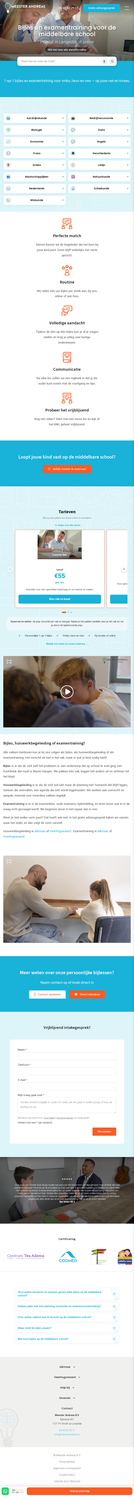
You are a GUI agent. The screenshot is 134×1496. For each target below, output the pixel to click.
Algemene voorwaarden (67, 1468)
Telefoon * (24, 1064)
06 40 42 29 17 (67, 1430)
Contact (67, 1408)
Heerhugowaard (60, 831)
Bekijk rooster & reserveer (69, 469)
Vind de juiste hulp (80, 1491)
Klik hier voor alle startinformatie (67, 49)
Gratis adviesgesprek (101, 8)
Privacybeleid (49, 1118)
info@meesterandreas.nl (67, 1434)
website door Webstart (67, 1481)
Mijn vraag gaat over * (31, 1095)
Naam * (22, 1049)
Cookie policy (67, 1474)
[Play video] (67, 691)
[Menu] (127, 8)
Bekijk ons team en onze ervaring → (67, 643)
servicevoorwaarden (65, 1118)
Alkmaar (40, 831)
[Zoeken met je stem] (104, 61)
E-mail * (22, 1080)
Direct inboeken (90, 994)
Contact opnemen (49, 994)
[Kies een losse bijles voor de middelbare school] (59, 569)
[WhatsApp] (5, 1491)
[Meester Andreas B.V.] (25, 8)
